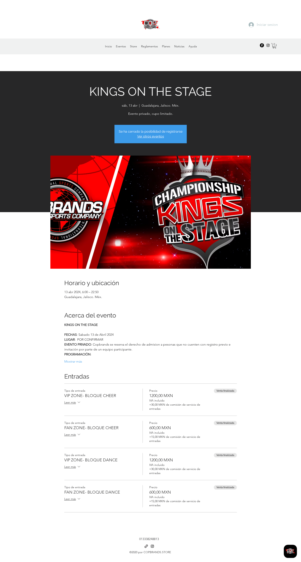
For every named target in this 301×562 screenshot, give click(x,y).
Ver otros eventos (150, 136)
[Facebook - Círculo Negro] (262, 45)
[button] (274, 45)
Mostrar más (73, 361)
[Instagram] (268, 45)
